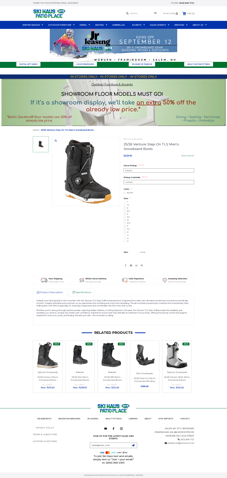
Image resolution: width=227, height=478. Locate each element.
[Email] (131, 265)
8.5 (128, 211)
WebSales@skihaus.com (180, 443)
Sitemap (139, 475)
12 (127, 232)
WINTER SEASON (31, 25)
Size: (127, 198)
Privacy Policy (45, 428)
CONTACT (185, 418)
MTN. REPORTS (166, 418)
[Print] (136, 265)
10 (128, 220)
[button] (113, 45)
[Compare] (57, 352)
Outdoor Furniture (59, 25)
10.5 (128, 223)
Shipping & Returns (45, 441)
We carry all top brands (177, 282)
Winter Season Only (56, 282)
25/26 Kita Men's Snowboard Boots (80, 378)
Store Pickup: (134, 165)
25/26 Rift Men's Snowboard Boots (112, 378)
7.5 (128, 205)
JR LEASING (92, 418)
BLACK (130, 193)
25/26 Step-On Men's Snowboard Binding (144, 380)
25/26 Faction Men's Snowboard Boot (47, 378)
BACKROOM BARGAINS (69, 418)
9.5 (128, 217)
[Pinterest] (142, 265)
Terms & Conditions (45, 434)
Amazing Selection (177, 278)
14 (128, 238)
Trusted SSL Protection (137, 282)
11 (127, 226)
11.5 (128, 229)
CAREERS (133, 418)
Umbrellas (118, 25)
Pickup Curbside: (135, 177)
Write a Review (187, 156)
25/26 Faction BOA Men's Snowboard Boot (177, 378)
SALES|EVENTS (44, 418)
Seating (99, 25)
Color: (128, 189)
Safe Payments (136, 278)
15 (127, 241)
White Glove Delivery (95, 278)
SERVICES (179, 25)
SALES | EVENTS (158, 25)
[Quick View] (57, 346)
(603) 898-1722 (186, 3)
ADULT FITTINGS (113, 418)
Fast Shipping (55, 278)
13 (128, 235)
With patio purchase (93, 282)
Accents (136, 25)
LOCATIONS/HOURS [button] (85, 64)
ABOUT (148, 418)
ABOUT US (198, 25)
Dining (83, 25)
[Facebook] (126, 265)
